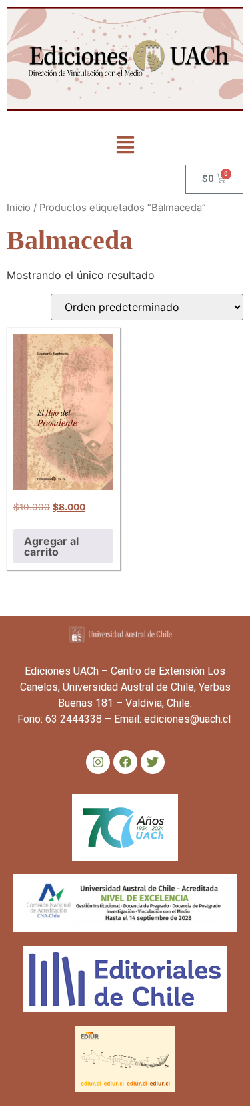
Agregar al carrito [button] (51, 546)
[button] (125, 146)
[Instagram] (98, 762)
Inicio (19, 208)
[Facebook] (125, 762)
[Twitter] (153, 762)
